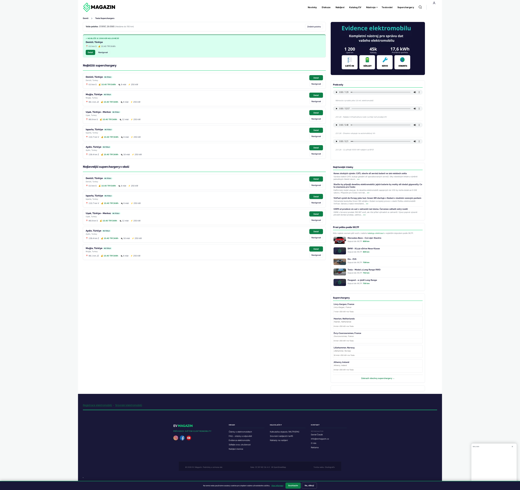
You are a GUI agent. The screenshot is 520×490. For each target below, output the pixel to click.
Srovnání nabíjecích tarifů (281, 436)
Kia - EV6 (352, 259)
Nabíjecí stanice (236, 449)
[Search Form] (420, 7)
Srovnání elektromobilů (128, 405)
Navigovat (103, 52)
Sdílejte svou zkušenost (240, 444)
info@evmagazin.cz (320, 439)
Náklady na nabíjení (279, 440)
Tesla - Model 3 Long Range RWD (364, 269)
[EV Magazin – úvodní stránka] (99, 7)
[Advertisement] (494, 468)
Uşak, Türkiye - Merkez (98, 112)
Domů (85, 18)
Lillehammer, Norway (344, 347)
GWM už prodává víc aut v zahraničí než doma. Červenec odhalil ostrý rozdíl (371, 209)
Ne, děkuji (309, 485)
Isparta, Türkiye (94, 129)
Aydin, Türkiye (93, 147)
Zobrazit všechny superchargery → (378, 378)
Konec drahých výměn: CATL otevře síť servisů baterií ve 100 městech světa (370, 173)
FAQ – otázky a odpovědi (240, 436)
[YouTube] (188, 437)
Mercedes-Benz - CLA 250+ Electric (364, 238)
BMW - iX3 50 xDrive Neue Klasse (364, 248)
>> (358, 179)
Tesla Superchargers (104, 18)
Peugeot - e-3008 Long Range (362, 280)
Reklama (315, 447)
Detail (90, 52)
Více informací (277, 485)
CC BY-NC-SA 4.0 (262, 467)
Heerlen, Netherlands (344, 319)
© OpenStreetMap (278, 467)
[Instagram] (175, 437)
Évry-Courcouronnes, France (347, 333)
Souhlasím (293, 485)
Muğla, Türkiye (94, 94)
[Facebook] (182, 437)
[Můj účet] (434, 3)
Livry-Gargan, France (344, 304)
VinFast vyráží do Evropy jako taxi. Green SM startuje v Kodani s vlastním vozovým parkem (377, 198)
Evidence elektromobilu (239, 440)
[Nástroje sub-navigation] (379, 7)
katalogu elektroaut (376, 233)
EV (183, 426)
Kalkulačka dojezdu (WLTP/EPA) (284, 432)
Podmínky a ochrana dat (212, 467)
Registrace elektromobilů (97, 405)
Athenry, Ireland (341, 362)
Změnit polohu (314, 26)
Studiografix (330, 467)
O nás (313, 443)
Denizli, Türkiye (94, 42)
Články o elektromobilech (240, 432)
